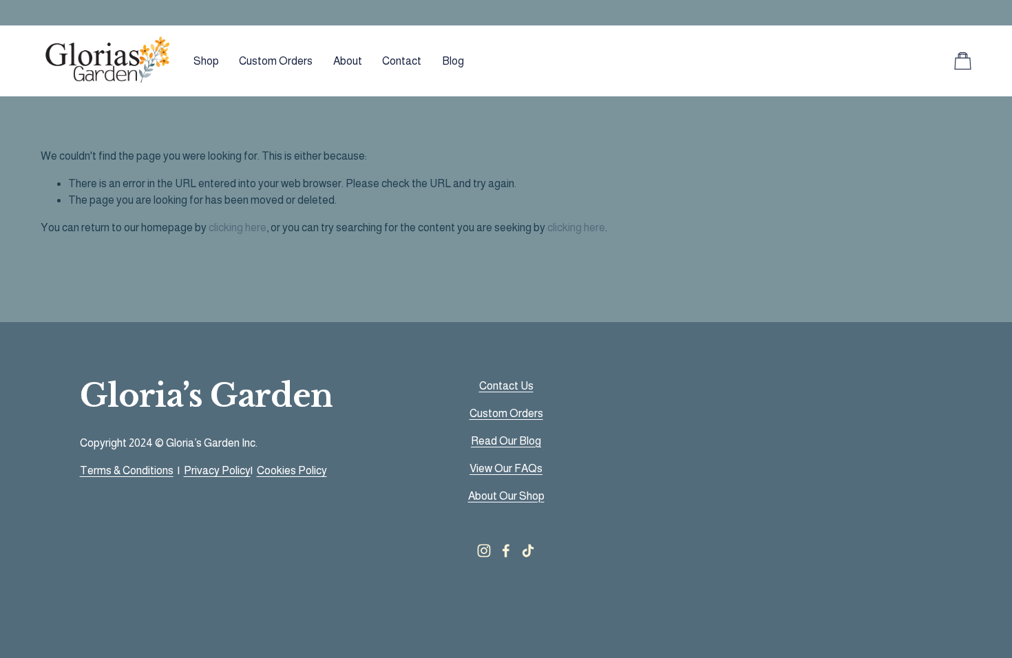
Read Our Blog (506, 441)
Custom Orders (276, 61)
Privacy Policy (217, 470)
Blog (453, 61)
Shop (206, 61)
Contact (401, 61)
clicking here (237, 227)
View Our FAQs (506, 468)
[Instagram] (484, 551)
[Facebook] (506, 551)
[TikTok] (528, 551)
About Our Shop (506, 496)
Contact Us (506, 386)
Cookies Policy (292, 470)
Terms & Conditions (126, 470)
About (347, 61)
